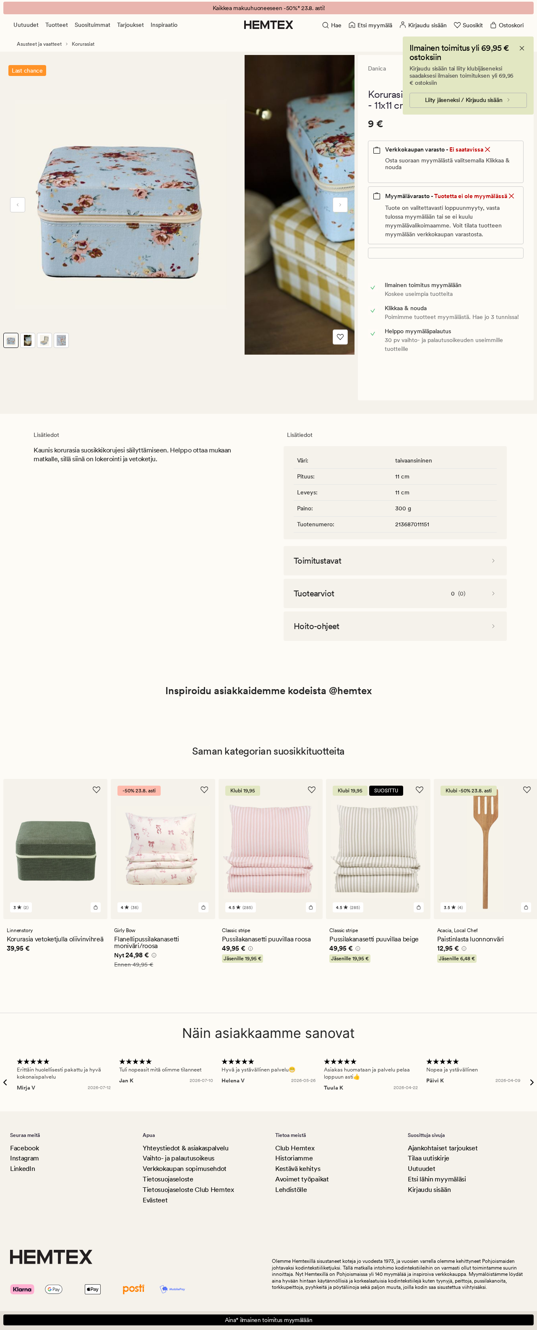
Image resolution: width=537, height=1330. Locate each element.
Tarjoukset (130, 24)
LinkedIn (22, 1169)
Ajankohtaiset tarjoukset (442, 1148)
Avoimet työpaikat (302, 1179)
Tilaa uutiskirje (428, 1158)
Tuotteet (56, 24)
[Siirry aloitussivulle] (268, 25)
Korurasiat (83, 44)
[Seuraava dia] (340, 204)
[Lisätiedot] (152, 956)
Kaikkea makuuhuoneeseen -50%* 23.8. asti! (269, 8)
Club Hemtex (294, 1148)
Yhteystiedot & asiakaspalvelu (186, 1148)
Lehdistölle (291, 1190)
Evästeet (155, 1200)
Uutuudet (26, 24)
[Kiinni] (522, 48)
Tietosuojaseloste (168, 1179)
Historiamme (294, 1158)
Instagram (24, 1158)
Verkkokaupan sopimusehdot (185, 1169)
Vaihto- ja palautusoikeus (178, 1158)
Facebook (24, 1148)
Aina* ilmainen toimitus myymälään (269, 1320)
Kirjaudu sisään (429, 1190)
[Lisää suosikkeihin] (340, 337)
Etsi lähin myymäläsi (437, 1179)
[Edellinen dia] (17, 204)
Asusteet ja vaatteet (39, 44)
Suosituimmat (92, 24)
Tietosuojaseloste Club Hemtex (188, 1190)
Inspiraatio (164, 24)
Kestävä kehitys (297, 1169)
